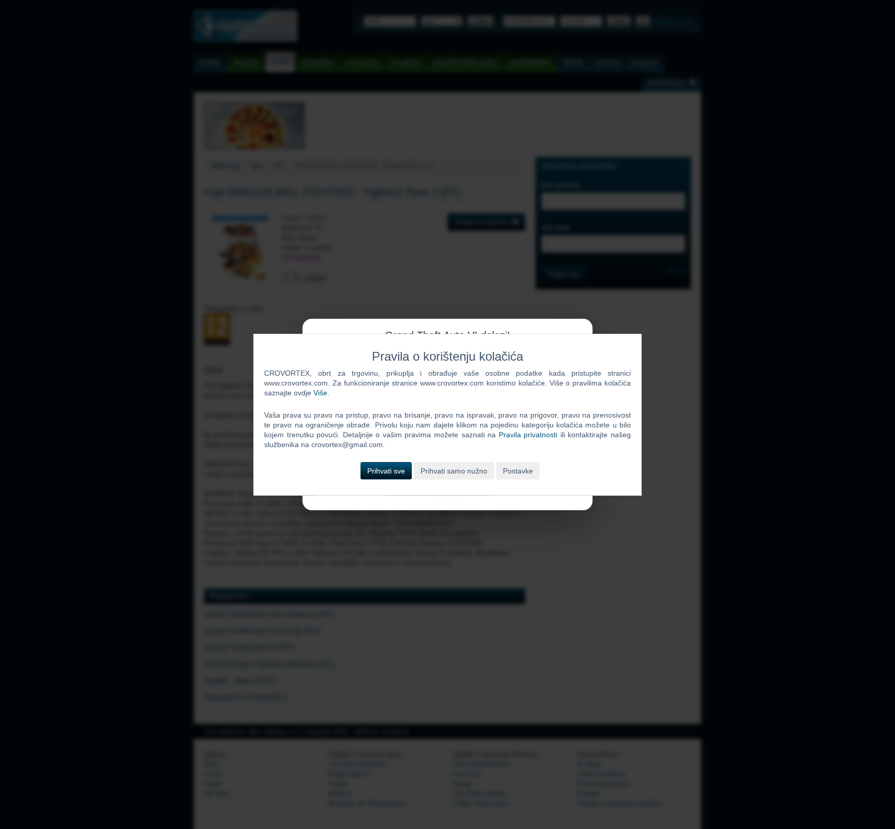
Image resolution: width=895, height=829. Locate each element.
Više (320, 393)
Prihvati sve (386, 470)
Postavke (518, 470)
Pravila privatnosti (528, 435)
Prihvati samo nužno (454, 470)
